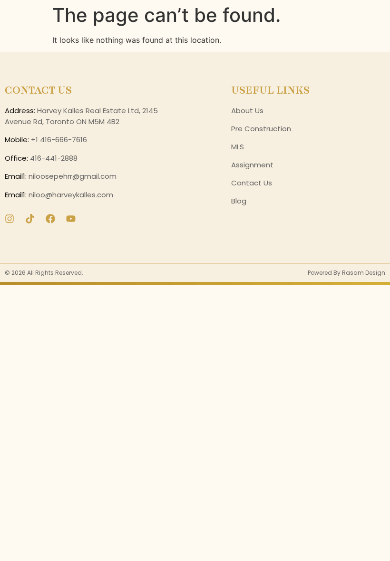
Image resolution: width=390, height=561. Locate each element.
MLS (237, 147)
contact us (251, 183)
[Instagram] (9, 218)
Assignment (252, 165)
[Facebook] (50, 218)
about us (247, 111)
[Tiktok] (30, 218)
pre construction (261, 129)
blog (238, 201)
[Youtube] (71, 218)
